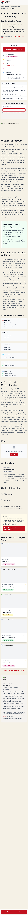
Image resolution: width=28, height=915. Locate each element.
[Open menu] (25, 2)
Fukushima (17, 6)
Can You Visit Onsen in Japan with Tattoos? (12, 87)
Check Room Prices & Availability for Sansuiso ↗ (13, 528)
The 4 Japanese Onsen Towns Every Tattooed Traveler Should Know (13, 91)
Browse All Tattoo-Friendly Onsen (13, 670)
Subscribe (14, 110)
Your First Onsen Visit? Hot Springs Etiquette (12, 95)
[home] (6, 2)
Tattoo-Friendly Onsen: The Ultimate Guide (12, 98)
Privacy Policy (21, 112)
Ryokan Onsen (9, 65)
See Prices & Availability (14, 912)
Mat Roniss (6, 685)
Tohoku (12, 6)
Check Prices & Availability (14, 49)
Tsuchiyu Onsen (4, 8)
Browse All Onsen (5, 6)
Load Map (14, 455)
